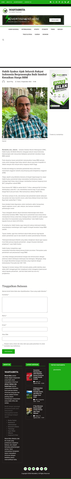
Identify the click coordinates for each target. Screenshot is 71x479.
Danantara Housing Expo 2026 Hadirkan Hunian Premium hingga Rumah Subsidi (38, 374)
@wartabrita (57, 370)
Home (3, 2)
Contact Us (28, 2)
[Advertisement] (35, 54)
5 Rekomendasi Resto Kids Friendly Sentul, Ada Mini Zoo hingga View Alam (38, 392)
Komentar (5, 295)
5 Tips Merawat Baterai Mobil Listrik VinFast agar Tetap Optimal (38, 409)
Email (4, 325)
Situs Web (5, 334)
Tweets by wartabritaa (56, 134)
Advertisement (18, 2)
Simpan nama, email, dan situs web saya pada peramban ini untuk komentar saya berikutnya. (24, 345)
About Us (9, 2)
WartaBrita (17, 9)
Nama (4, 316)
